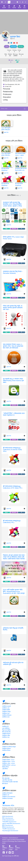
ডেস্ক (9, 7)
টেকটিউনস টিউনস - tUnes (8, 760)
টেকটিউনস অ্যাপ (17, 849)
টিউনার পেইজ (4, 108)
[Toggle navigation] (25, 108)
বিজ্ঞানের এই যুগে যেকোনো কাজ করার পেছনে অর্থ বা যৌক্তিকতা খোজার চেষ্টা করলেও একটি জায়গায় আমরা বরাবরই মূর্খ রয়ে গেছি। (14, 557)
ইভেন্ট (19, 7)
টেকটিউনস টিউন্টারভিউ (7, 793)
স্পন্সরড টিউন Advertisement (9, 822)
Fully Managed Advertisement (10, 830)
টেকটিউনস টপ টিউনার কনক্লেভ (9, 747)
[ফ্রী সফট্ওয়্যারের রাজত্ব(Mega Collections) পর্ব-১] (7, 181)
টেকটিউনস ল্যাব (5, 713)
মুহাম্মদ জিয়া (15, 36)
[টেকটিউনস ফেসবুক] (3, 853)
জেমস (11, 61)
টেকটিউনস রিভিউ (6, 710)
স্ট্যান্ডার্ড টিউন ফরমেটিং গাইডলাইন (10, 782)
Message (21, 46)
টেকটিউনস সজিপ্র (6, 735)
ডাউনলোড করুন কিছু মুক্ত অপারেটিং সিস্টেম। (13, 629)
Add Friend (13, 46)
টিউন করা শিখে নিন (6, 732)
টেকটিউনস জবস (6, 717)
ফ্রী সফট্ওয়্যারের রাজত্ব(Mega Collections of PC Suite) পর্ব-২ (12, 487)
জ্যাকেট (4, 7)
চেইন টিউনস (5, 768)
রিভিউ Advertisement (7, 825)
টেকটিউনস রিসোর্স (6, 733)
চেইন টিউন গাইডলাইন (7, 780)
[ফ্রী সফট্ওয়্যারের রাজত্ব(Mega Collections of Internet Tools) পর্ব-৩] (20, 181)
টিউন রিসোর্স (5, 783)
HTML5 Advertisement (8, 820)
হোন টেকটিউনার (5, 728)
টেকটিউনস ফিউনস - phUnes (9, 765)
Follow (6, 46)
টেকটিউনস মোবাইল (11, 849)
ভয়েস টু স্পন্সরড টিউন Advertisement (11, 823)
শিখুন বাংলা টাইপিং (6, 730)
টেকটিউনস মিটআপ (6, 748)
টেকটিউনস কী (5, 726)
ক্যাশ (18, 60)
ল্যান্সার (14, 7)
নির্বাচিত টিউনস (5, 767)
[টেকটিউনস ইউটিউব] (12, 853)
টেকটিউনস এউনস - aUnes (8, 763)
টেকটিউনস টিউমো (6, 750)
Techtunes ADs (8, 805)
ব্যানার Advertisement (7, 816)
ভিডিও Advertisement (7, 818)
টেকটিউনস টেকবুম (6, 711)
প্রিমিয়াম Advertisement (8, 827)
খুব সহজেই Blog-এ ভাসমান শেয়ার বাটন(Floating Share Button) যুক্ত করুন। (13, 380)
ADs (24, 7)
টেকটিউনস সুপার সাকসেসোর (8, 796)
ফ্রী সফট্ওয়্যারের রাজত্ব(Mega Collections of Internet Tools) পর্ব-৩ (12, 449)
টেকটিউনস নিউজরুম (6, 715)
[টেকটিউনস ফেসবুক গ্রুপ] (6, 853)
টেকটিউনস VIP (5, 795)
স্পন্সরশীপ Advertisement (8, 829)
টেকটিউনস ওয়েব (4, 849)
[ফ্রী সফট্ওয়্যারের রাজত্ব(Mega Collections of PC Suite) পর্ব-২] (7, 166)
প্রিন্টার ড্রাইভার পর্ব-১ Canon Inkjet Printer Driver (13, 238)
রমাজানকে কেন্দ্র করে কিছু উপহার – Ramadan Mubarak (13, 272)
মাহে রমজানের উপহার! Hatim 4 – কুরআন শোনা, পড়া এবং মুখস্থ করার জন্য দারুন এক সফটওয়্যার (13, 346)
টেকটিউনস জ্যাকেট (6, 706)
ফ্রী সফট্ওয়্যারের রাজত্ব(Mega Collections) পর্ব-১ (5, 185)
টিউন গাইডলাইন (5, 778)
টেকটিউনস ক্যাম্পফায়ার (7, 798)
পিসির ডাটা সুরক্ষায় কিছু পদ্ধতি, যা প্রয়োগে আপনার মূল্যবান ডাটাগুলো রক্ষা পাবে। (12, 307)
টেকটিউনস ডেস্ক (5, 708)
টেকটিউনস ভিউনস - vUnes (8, 761)
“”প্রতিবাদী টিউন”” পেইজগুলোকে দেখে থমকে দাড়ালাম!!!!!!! (14, 414)
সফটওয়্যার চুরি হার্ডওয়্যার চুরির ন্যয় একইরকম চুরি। (13, 663)
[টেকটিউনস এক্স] (9, 853)
